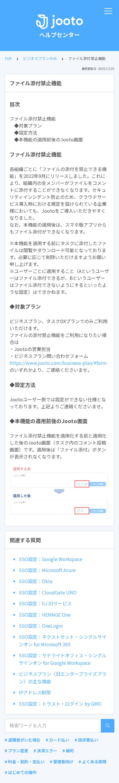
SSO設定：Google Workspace (50, 559)
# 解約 (68, 750)
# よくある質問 (92, 761)
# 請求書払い (86, 740)
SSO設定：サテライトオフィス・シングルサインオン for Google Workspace (63, 659)
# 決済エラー (45, 750)
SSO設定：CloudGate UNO (48, 592)
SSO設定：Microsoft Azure (47, 570)
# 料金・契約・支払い (24, 761)
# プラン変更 (16, 750)
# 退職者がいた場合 (22, 740)
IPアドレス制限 (35, 692)
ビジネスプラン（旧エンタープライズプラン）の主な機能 (62, 677)
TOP (8, 58)
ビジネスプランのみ (40, 58)
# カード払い (57, 740)
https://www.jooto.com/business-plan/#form (58, 362)
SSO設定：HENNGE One (44, 614)
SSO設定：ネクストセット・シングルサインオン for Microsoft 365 (63, 640)
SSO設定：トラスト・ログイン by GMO (60, 703)
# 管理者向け (61, 761)
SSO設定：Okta (35, 581)
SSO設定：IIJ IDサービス (45, 603)
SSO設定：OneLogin (41, 625)
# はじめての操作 (20, 772)
